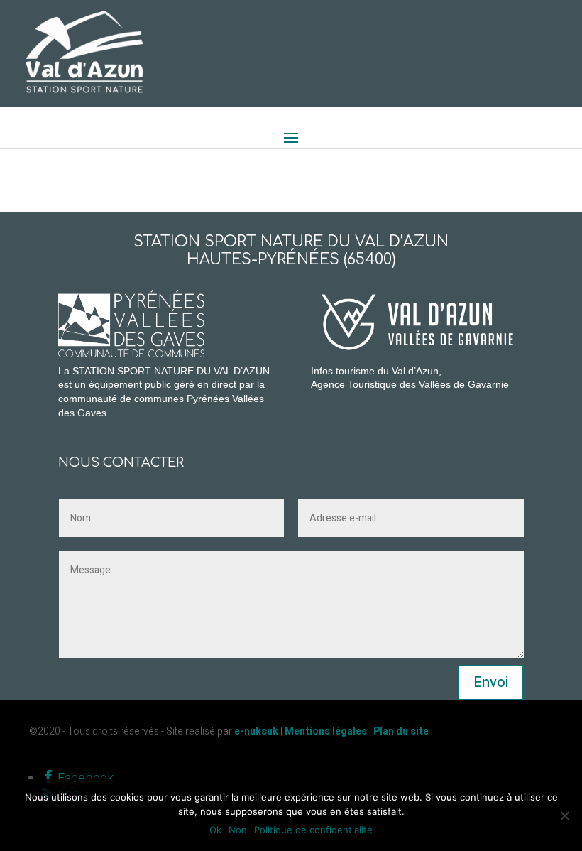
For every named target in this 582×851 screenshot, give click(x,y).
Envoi (490, 682)
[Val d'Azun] (417, 321)
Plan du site (401, 731)
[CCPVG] (237, 296)
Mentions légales (326, 731)
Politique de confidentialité (313, 829)
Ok (215, 829)
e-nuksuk (256, 731)
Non (238, 829)
